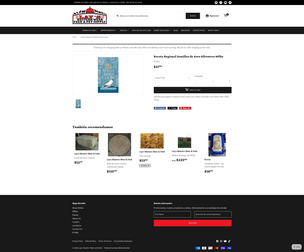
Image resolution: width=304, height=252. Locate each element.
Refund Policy (90, 241)
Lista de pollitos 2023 (141, 30)
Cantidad (199, 76)
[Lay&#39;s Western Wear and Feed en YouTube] (225, 241)
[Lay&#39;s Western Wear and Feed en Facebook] (217, 241)
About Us (76, 218)
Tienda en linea (89, 30)
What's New (213, 30)
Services (124, 30)
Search (195, 16)
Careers (75, 222)
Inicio (74, 37)
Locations (76, 225)
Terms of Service (105, 241)
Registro (193, 223)
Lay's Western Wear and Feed (90, 248)
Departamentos (108, 30)
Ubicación (185, 30)
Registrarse (214, 16)
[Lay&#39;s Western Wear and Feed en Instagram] (221, 241)
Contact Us (77, 229)
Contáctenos (199, 30)
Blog (176, 30)
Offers (75, 211)
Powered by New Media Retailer (117, 248)
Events (75, 215)
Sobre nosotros (161, 30)
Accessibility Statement (123, 241)
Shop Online (77, 208)
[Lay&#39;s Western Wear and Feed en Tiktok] (229, 241)
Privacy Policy (77, 241)
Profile (75, 232)
